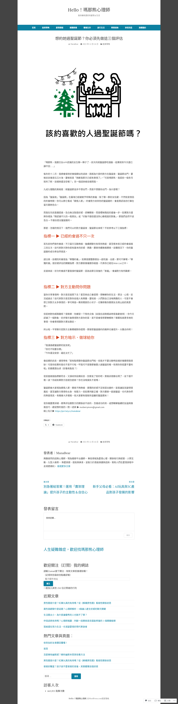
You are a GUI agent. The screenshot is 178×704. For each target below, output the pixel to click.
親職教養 (73, 27)
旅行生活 (101, 27)
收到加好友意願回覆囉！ (56, 642)
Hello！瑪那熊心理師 (89, 10)
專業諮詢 (114, 27)
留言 (128, 535)
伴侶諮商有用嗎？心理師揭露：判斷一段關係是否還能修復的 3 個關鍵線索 (80, 620)
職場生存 (87, 27)
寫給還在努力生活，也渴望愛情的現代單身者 (65, 626)
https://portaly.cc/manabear (68, 411)
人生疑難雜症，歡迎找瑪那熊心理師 (74, 549)
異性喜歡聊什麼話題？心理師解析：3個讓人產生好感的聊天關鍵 (75, 609)
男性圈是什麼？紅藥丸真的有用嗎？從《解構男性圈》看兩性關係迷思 (77, 603)
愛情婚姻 (59, 27)
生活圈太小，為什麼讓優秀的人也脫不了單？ (65, 614)
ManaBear (74, 44)
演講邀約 (142, 27)
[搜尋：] (57, 676)
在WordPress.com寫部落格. (98, 698)
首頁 (34, 27)
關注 (48, 583)
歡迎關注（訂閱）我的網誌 (66, 565)
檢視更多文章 (63, 466)
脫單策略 (45, 27)
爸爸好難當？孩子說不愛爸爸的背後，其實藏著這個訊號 (71, 666)
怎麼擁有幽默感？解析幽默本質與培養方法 (64, 654)
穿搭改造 (128, 27)
